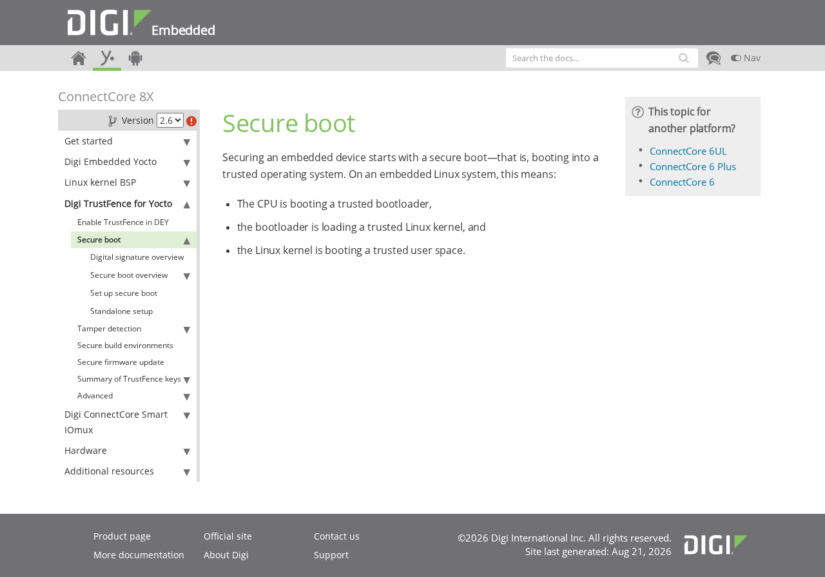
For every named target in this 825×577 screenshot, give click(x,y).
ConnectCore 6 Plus (693, 166)
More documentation (138, 555)
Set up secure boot (123, 293)
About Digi (226, 555)
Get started (88, 141)
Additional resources (109, 471)
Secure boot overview (129, 274)
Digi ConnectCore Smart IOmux (116, 422)
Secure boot (99, 239)
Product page (122, 536)
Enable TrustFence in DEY (123, 222)
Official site (228, 536)
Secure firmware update (120, 362)
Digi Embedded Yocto (110, 161)
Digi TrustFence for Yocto (118, 203)
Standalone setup (121, 311)
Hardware (85, 450)
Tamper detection (109, 328)
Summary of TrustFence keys (129, 378)
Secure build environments (125, 345)
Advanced (95, 395)
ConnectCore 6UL (688, 150)
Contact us (337, 536)
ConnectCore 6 (682, 181)
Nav (751, 58)
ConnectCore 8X (106, 96)
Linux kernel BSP (100, 182)
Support (331, 555)
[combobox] (602, 58)
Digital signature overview (137, 256)
